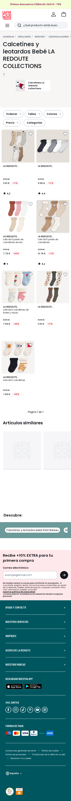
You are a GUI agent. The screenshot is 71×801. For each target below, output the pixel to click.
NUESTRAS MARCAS (15, 664)
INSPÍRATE (10, 636)
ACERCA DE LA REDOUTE (17, 650)
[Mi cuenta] (53, 14)
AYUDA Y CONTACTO (15, 607)
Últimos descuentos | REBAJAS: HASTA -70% (35, 4)
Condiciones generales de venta (21, 750)
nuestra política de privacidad (19, 591)
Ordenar (11, 114)
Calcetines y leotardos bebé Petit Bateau (32, 530)
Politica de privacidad (16, 754)
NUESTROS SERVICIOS (16, 621)
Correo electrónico (16, 568)
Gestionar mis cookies (20, 758)
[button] (63, 14)
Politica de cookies (50, 750)
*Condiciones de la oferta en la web (48, 754)
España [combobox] (14, 773)
